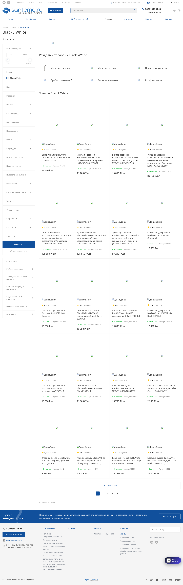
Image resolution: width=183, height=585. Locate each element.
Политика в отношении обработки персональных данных (54, 546)
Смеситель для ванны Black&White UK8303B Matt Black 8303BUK (90, 388)
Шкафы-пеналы (154, 80)
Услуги (31, 2)
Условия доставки (127, 541)
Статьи (71, 528)
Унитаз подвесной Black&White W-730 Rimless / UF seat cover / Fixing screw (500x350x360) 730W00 (126, 158)
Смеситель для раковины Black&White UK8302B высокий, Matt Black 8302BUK (126, 313)
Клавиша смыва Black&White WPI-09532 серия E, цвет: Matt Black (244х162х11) (161, 461)
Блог (40, 2)
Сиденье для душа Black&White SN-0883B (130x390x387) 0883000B (123, 388)
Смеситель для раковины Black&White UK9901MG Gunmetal (159, 235)
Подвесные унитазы (156, 68)
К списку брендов (47, 502)
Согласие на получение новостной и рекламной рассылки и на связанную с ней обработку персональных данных (54, 564)
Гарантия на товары (128, 545)
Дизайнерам (52, 2)
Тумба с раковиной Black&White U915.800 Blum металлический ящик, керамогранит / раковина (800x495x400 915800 (160, 160)
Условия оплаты (127, 537)
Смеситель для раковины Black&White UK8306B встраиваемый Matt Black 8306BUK (89, 314)
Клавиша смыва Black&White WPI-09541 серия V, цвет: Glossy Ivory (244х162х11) (91, 461)
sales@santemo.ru (157, 2)
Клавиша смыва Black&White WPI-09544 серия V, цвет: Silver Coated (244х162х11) (162, 388)
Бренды (123, 534)
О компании (19, 2)
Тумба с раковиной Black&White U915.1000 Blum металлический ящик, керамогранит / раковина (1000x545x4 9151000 (126, 238)
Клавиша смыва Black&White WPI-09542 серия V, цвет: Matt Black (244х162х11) (56, 461)
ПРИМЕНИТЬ (19, 244)
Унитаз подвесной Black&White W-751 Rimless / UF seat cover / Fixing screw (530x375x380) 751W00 (90, 158)
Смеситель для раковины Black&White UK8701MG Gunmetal (54, 313)
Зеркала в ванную (108, 80)
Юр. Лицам (66, 2)
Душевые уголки (107, 68)
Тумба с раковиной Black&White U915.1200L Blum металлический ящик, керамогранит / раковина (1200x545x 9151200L (91, 238)
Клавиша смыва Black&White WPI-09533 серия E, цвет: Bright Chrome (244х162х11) (127, 461)
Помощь (78, 2)
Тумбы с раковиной (62, 80)
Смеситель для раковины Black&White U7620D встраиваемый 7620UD (54, 388)
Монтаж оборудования (104, 534)
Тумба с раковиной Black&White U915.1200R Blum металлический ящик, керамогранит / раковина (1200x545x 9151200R (56, 238)
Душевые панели (60, 68)
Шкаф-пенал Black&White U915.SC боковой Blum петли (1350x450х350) (56, 157)
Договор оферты (50, 540)
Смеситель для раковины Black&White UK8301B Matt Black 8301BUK (160, 313)
